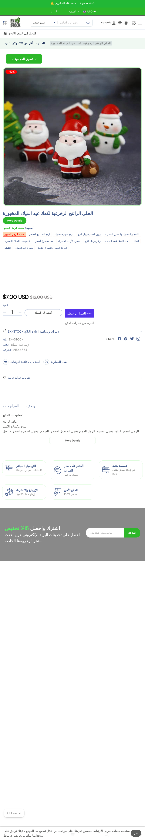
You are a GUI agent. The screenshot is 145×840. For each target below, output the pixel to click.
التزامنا (53, 11)
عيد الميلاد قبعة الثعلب (116, 241)
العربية (72, 11)
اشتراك (132, 532)
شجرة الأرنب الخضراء (69, 241)
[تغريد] (132, 339)
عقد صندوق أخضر (44, 241)
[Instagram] (138, 339)
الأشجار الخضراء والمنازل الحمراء (122, 234)
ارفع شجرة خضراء (64, 234)
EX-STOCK (16, 339)
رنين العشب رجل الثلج (89, 234)
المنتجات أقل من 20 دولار (28, 43)
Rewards (106, 22)
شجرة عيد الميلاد (24, 247)
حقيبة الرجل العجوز (14, 234)
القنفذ (8, 247)
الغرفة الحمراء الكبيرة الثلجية (52, 247)
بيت (5, 43)
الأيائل (136, 241)
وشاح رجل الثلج (93, 241)
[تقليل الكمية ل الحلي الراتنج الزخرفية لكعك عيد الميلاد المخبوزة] (4, 312)
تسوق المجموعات (22, 59)
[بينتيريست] (125, 339)
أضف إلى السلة (43, 312)
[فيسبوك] (119, 339)
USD (89, 11)
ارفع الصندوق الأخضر (39, 234)
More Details (14, 220)
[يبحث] (88, 22)
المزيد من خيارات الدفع (79, 323)
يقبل (135, 833)
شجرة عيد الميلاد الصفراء (18, 241)
